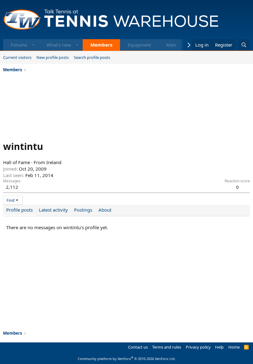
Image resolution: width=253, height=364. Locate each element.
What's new (59, 45)
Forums (19, 45)
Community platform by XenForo (127, 358)
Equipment (139, 45)
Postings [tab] (83, 210)
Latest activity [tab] (53, 210)
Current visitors (17, 57)
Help (219, 347)
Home (234, 347)
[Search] (244, 45)
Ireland (53, 162)
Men (171, 45)
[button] (33, 45)
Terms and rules (166, 347)
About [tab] (104, 210)
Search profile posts (92, 57)
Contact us (138, 347)
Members (101, 45)
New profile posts (52, 57)
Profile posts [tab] (19, 210)
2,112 (12, 187)
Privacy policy (198, 347)
